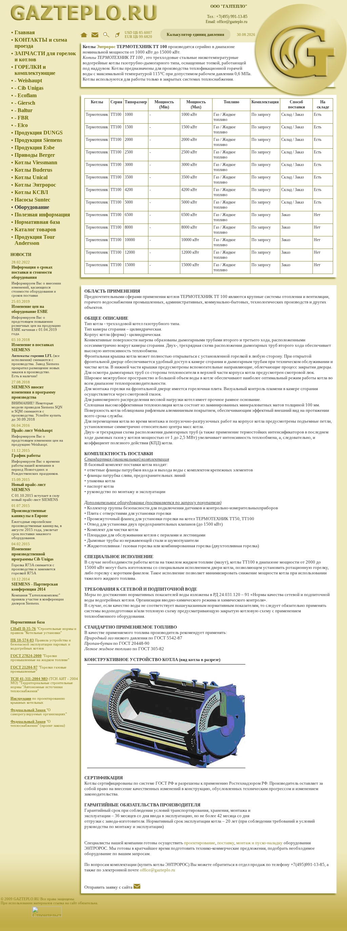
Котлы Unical (31, 177)
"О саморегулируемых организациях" (39, 712)
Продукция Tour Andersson (35, 240)
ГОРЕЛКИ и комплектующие (35, 70)
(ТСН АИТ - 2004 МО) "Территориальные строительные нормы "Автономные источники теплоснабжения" (44, 685)
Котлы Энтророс (35, 185)
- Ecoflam (26, 95)
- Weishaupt (28, 80)
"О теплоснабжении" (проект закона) (38, 723)
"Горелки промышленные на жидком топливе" (40, 658)
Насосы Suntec (32, 200)
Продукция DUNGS (39, 132)
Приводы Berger (35, 155)
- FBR (22, 118)
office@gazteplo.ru (157, 869)
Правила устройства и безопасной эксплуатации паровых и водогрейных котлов (41, 644)
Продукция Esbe (35, 147)
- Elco (21, 125)
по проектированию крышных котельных (38, 700)
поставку (225, 842)
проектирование (199, 842)
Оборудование (32, 207)
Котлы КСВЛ (31, 192)
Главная (25, 32)
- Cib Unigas (29, 88)
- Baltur (24, 110)
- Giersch (25, 103)
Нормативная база (37, 222)
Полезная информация (42, 214)
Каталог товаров (35, 229)
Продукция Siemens (38, 140)
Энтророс (106, 46)
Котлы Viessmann (36, 162)
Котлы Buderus (33, 170)
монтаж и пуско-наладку (259, 842)
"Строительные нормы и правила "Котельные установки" (43, 631)
